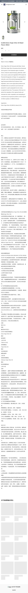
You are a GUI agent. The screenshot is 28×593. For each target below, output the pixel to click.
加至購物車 (14, 54)
